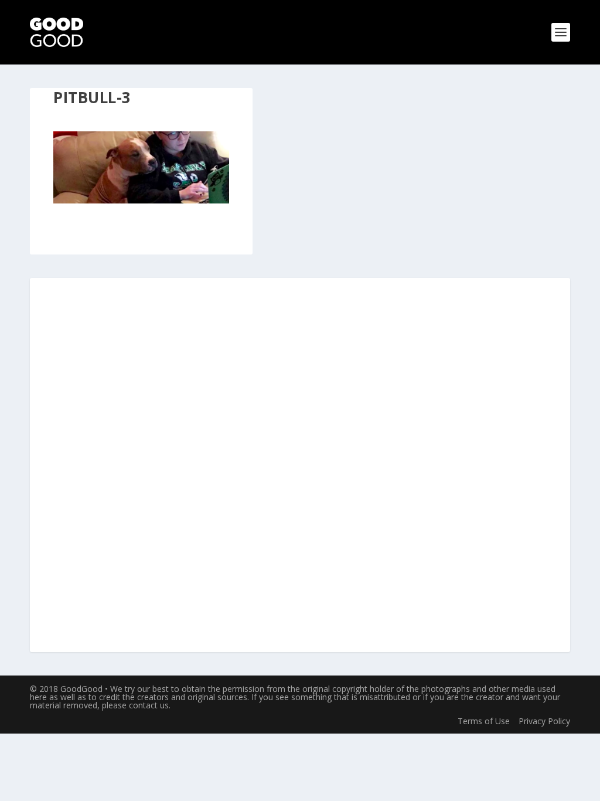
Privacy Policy (544, 721)
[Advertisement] (300, 466)
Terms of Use (484, 721)
